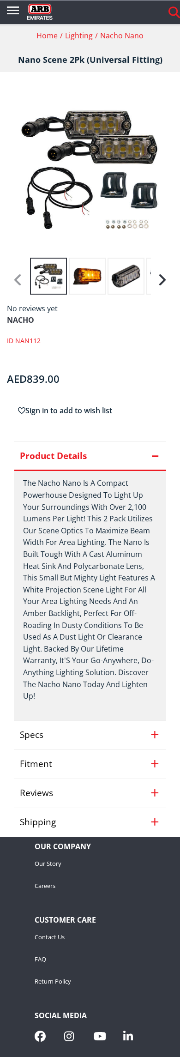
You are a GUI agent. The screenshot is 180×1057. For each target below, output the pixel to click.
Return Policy (53, 981)
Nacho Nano (122, 35)
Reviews (36, 793)
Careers (45, 886)
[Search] (174, 12)
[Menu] (13, 12)
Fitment (36, 764)
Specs (31, 735)
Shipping (38, 822)
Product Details (53, 456)
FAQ (40, 959)
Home (47, 35)
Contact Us (50, 937)
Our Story (48, 864)
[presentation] (90, 595)
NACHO (20, 320)
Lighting (79, 35)
